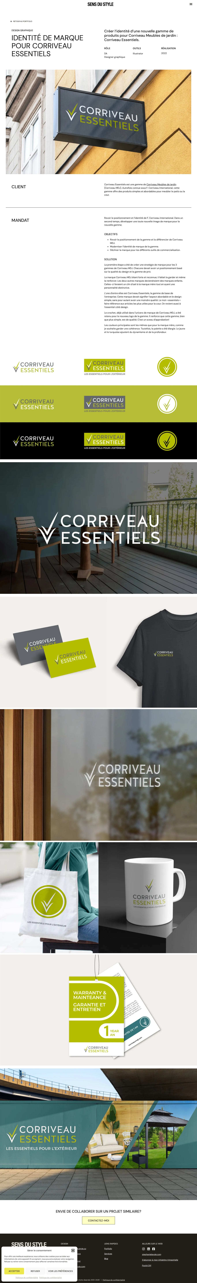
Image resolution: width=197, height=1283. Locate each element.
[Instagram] (143, 1248)
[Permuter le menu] (191, 4)
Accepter (14, 1271)
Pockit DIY (146, 1265)
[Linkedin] (148, 1248)
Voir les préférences (60, 1271)
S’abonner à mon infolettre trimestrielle (160, 1260)
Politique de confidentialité (27, 1277)
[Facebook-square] (153, 1248)
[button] (73, 1250)
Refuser (35, 1271)
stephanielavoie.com (151, 1254)
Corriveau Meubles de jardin (161, 184)
